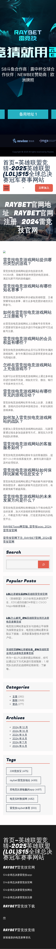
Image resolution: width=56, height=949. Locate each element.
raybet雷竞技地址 (23, 780)
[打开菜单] (6, 188)
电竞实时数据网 (22, 798)
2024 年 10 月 (20, 731)
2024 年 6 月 (19, 746)
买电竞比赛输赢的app (26, 789)
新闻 (14, 700)
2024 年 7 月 (19, 742)
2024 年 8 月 (19, 738)
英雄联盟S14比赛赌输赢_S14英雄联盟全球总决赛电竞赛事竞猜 (27, 651)
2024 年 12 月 (20, 727)
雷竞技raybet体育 (23, 808)
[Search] (43, 564)
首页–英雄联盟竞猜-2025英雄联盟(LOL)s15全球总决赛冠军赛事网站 (27, 171)
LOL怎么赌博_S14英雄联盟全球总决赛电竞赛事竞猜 (27, 620)
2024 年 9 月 (19, 734)
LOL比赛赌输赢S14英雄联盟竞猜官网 (26, 594)
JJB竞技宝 (19, 771)
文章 (14, 696)
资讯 (14, 704)
